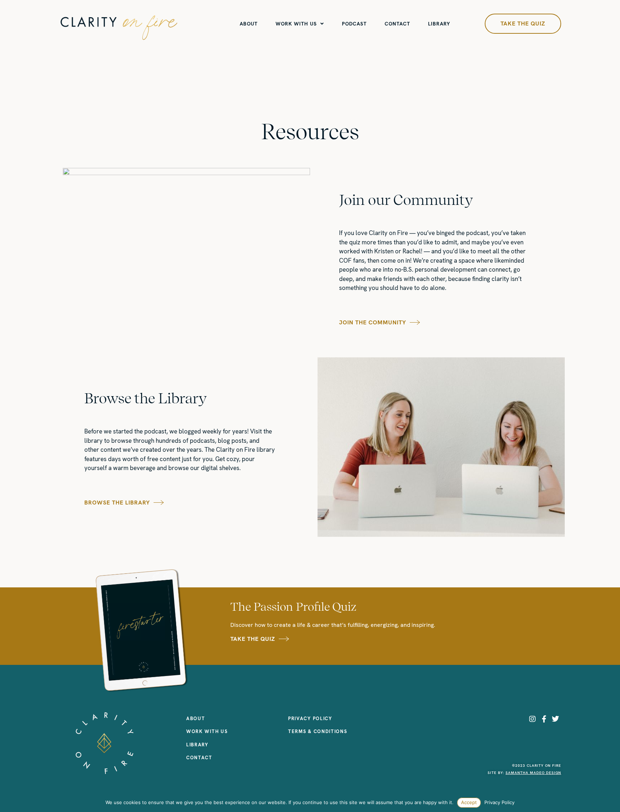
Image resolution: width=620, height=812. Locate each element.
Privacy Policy (499, 802)
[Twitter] (555, 719)
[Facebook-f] (544, 719)
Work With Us (296, 23)
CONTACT (397, 23)
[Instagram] (532, 719)
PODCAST (354, 23)
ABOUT (249, 23)
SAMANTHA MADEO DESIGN (533, 772)
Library (439, 23)
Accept (469, 802)
